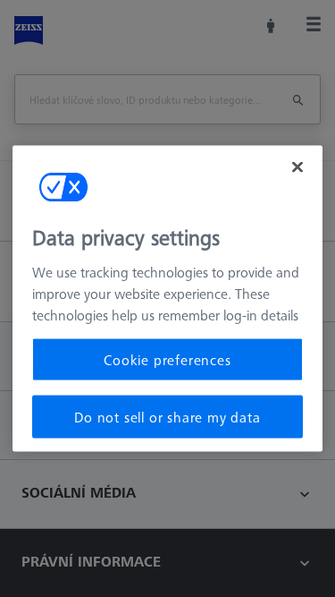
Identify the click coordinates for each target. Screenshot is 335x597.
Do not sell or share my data (167, 417)
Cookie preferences (167, 359)
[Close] (297, 166)
